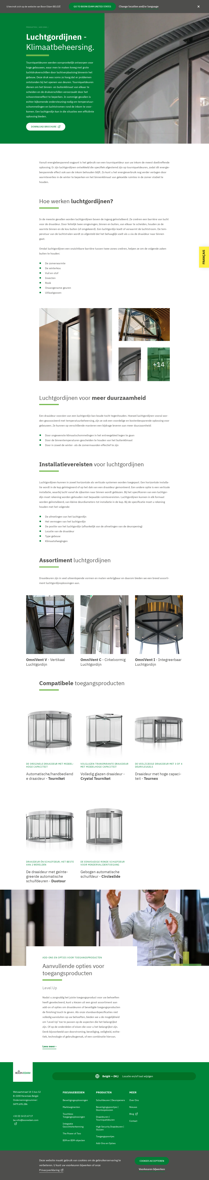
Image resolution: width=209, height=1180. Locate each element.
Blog (131, 1113)
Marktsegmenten (71, 1107)
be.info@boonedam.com (25, 1120)
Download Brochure (43, 126)
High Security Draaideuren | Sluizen (110, 1128)
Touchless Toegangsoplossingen (74, 1115)
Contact (133, 1120)
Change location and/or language (139, 6)
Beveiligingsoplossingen (75, 1100)
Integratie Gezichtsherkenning (73, 1125)
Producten (31, 27)
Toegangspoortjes (105, 1136)
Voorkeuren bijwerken (152, 1169)
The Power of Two (72, 1133)
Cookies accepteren (152, 1160)
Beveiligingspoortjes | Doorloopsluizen (107, 1108)
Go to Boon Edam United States (92, 6)
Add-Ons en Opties (106, 1143)
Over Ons (134, 1100)
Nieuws (133, 1107)
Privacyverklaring (49, 1170)
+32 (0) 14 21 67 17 (23, 1116)
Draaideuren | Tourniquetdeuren (105, 1118)
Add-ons (43, 27)
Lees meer (48, 1046)
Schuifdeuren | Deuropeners (110, 1100)
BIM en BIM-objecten (74, 1140)
